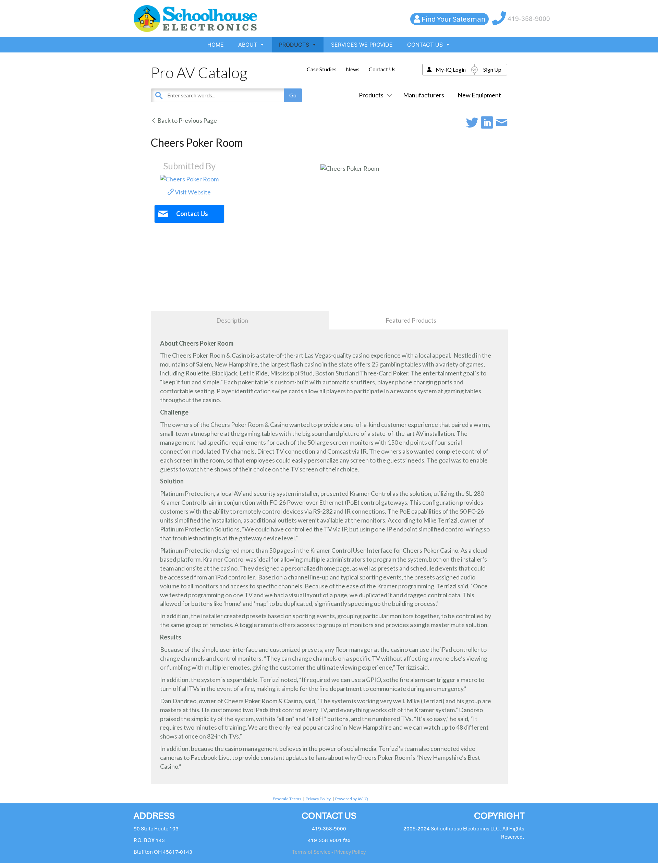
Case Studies (322, 69)
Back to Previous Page (186, 120)
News (353, 69)
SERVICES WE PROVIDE (362, 44)
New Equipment (479, 95)
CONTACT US (425, 44)
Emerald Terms (287, 798)
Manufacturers (423, 95)
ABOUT (247, 44)
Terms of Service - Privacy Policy (329, 852)
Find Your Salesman (453, 19)
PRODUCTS (294, 44)
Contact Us (382, 69)
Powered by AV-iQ (351, 798)
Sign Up (492, 69)
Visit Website (192, 192)
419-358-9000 (529, 18)
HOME (215, 44)
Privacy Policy (318, 798)
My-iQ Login (451, 69)
